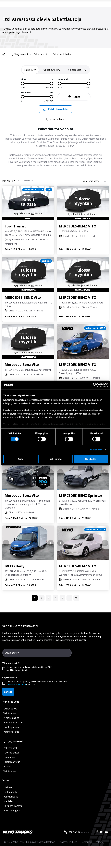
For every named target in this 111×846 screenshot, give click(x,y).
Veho (5, 780)
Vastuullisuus (10, 796)
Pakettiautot (40, 54)
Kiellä (20, 459)
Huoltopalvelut (11, 727)
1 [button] (34, 598)
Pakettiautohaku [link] (62, 54)
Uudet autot (10, 708)
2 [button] (41, 598)
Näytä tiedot (96, 450)
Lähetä (8, 691)
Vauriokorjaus (11, 731)
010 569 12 (74, 832)
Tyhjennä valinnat (55, 119)
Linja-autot (9, 757)
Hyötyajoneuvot (19, 54)
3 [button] (48, 598)
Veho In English (11, 810)
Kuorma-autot (11, 752)
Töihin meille (10, 792)
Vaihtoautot (9, 713)
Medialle (8, 801)
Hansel (7, 766)
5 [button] (62, 598)
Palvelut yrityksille (13, 722)
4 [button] (55, 598)
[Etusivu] (3, 54)
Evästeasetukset (68, 842)
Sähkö (77, 96)
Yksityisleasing (11, 717)
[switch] (42, 439)
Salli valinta (55, 459)
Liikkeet (7, 787)
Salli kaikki (90, 459)
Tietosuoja (86, 842)
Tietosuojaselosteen (16, 684)
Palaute (99, 842)
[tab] (30, 70)
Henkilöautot (10, 701)
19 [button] (76, 598)
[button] (69, 598)
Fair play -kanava (12, 805)
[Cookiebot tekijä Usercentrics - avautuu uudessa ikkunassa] (95, 385)
